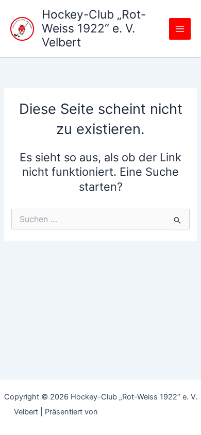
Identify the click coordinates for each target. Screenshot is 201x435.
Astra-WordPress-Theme (143, 411)
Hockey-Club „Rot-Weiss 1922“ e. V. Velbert (94, 28)
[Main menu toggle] (180, 29)
